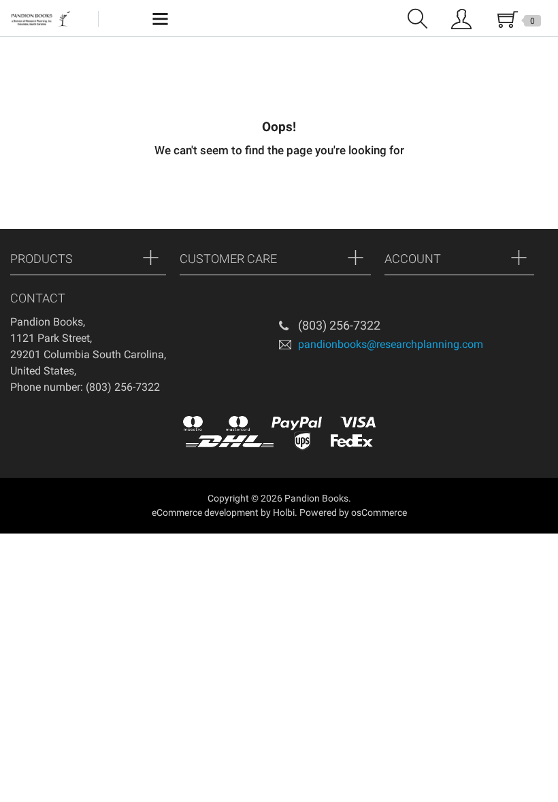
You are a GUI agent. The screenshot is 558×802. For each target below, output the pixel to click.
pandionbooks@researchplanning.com (390, 343)
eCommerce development (205, 512)
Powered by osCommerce (353, 512)
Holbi (284, 512)
